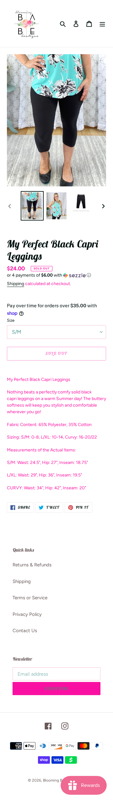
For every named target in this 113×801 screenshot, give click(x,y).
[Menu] (102, 23)
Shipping (15, 283)
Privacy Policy (27, 614)
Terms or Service (30, 598)
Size (10, 320)
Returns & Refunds (32, 565)
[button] (49, 275)
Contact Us (25, 630)
